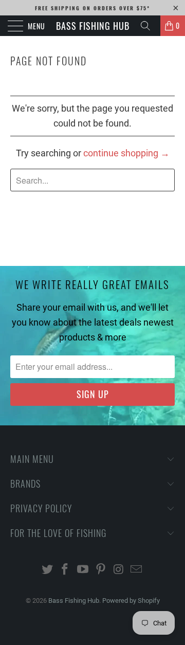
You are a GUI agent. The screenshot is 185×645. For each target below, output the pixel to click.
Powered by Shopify (131, 600)
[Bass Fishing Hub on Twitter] (47, 570)
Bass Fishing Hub (93, 25)
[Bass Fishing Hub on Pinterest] (101, 570)
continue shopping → (126, 153)
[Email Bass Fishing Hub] (136, 570)
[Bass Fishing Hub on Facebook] (65, 570)
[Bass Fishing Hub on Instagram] (118, 570)
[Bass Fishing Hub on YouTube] (83, 570)
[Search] (149, 25)
